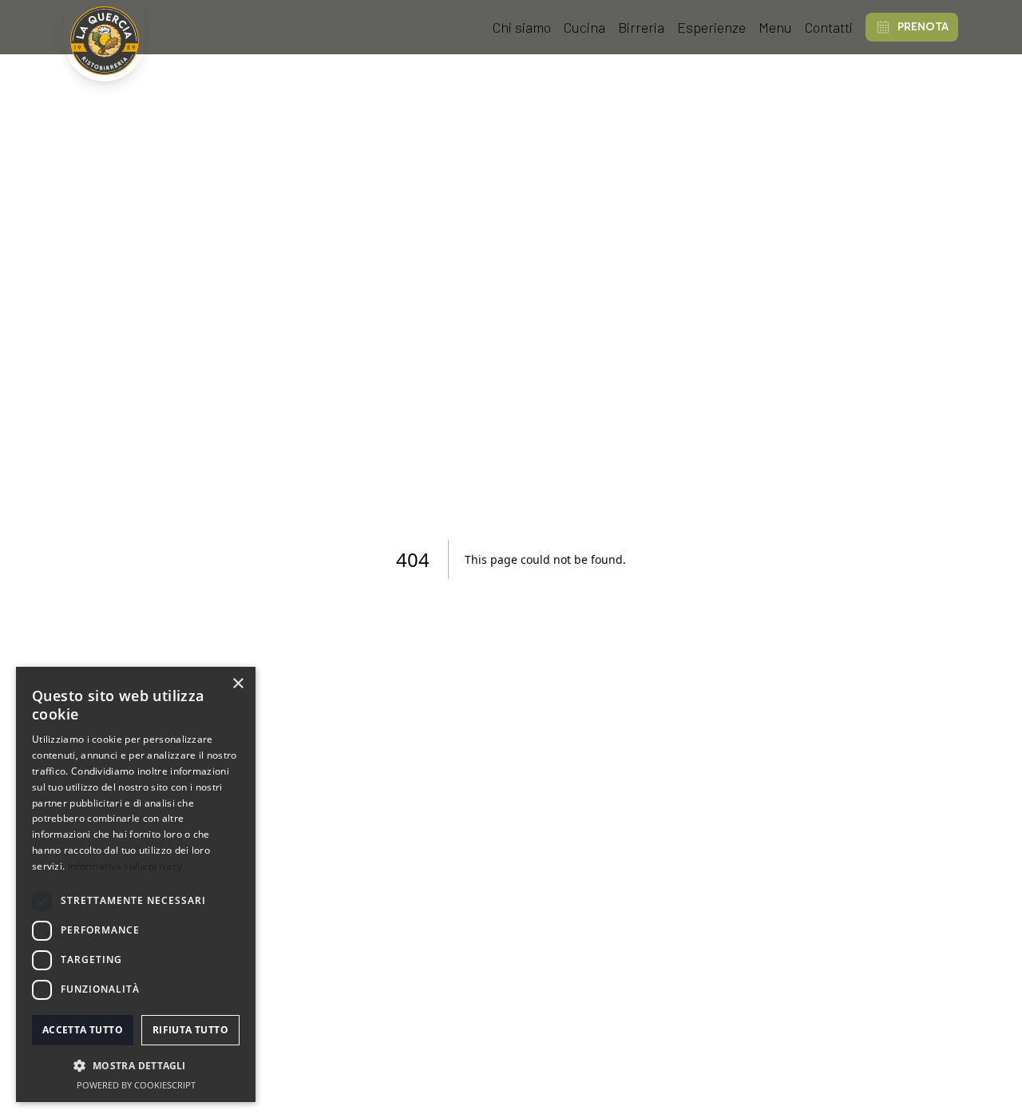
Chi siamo (522, 27)
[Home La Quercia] (104, 40)
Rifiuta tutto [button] (190, 1030)
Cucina (584, 27)
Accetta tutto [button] (82, 1030)
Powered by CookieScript (136, 1085)
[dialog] (136, 884)
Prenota (923, 27)
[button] (136, 1065)
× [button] (238, 684)
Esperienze (711, 27)
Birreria (641, 27)
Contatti (829, 27)
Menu (775, 27)
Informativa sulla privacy (125, 866)
